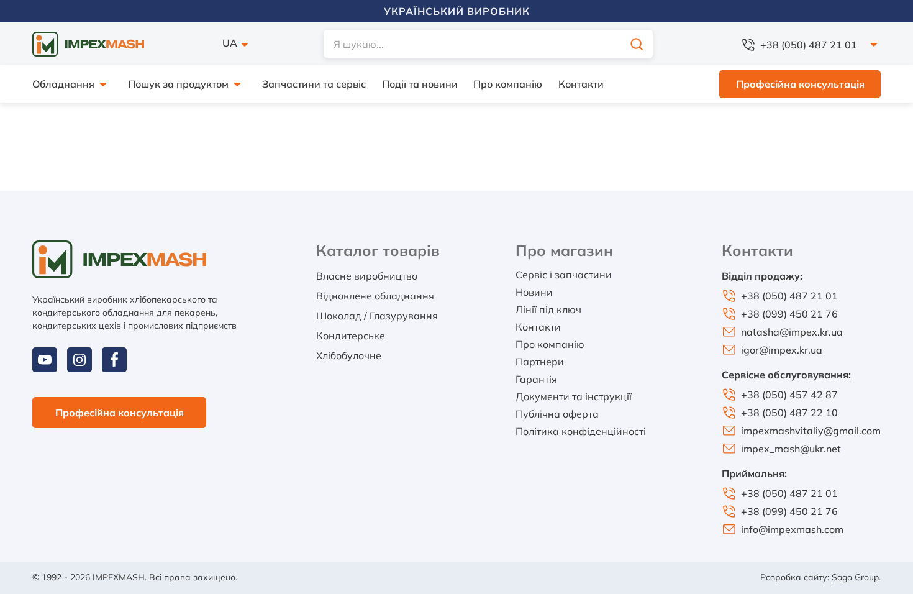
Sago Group (855, 577)
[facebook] (114, 359)
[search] (636, 43)
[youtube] (44, 359)
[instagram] (79, 359)
